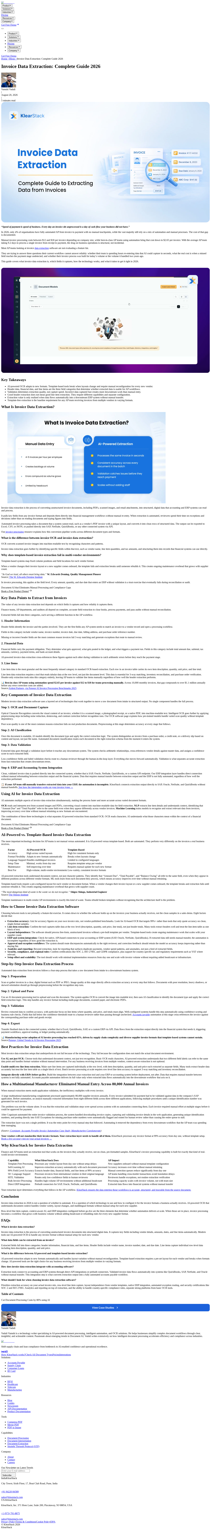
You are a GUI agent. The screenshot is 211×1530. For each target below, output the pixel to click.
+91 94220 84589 (10, 1491)
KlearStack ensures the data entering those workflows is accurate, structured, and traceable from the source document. (134, 1190)
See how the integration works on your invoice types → (45, 787)
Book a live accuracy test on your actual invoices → (26, 1138)
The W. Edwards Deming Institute (26, 577)
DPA (53, 1521)
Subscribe (6, 1475)
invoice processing (14, 531)
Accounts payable (141, 1014)
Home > (5, 58)
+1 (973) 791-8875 (10, 1513)
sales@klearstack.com (12, 1497)
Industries (13, 41)
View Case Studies (103, 1307)
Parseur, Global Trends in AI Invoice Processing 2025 (35, 1040)
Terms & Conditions (26, 1521)
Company (13, 50)
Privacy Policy (8, 1521)
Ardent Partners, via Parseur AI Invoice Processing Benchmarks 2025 (42, 688)
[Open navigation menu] (2, 28)
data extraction (42, 248)
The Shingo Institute (18, 894)
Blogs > (13, 58)
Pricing (4, 15)
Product (12, 33)
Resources (13, 47)
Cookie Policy (43, 1521)
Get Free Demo (8, 25)
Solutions (13, 37)
